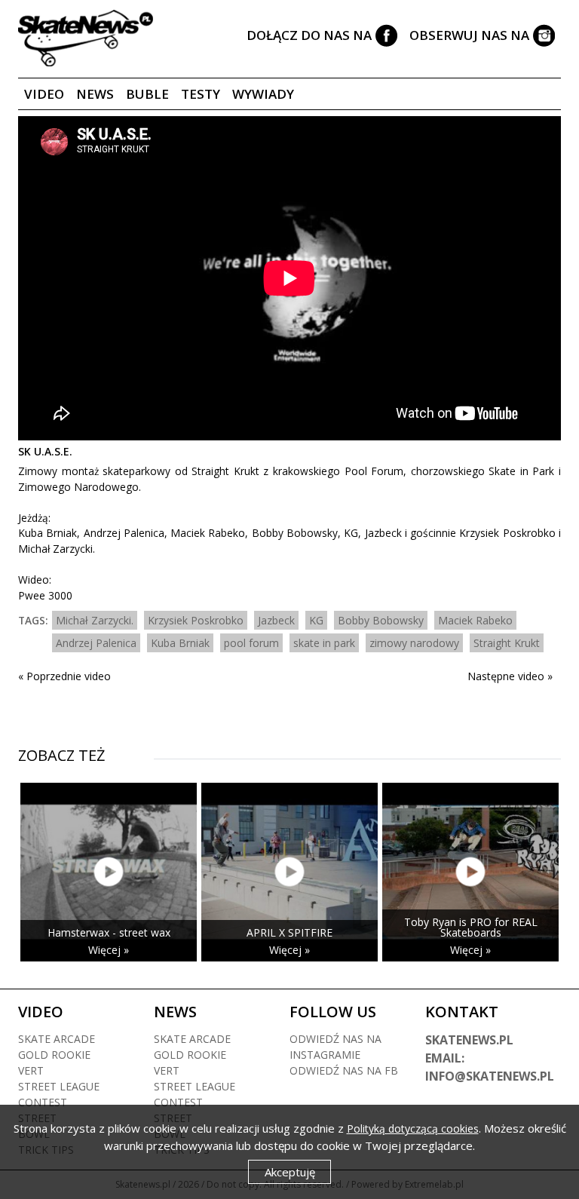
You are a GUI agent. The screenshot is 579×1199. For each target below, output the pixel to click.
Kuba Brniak (180, 643)
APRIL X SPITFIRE (289, 932)
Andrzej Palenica (96, 643)
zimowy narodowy (414, 643)
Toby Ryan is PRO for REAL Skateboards (471, 927)
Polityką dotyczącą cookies (413, 1128)
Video (44, 94)
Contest (42, 1102)
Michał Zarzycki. (94, 620)
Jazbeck (276, 620)
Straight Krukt (506, 643)
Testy (200, 94)
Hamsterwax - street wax (108, 932)
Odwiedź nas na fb (344, 1070)
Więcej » (108, 950)
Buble (147, 94)
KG (316, 620)
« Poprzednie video (64, 676)
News (95, 94)
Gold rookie (54, 1054)
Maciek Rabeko (475, 620)
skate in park (324, 643)
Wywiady (263, 94)
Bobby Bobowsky (381, 620)
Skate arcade (56, 1039)
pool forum (251, 643)
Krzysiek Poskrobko (196, 620)
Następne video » (510, 676)
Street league (59, 1086)
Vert (31, 1070)
